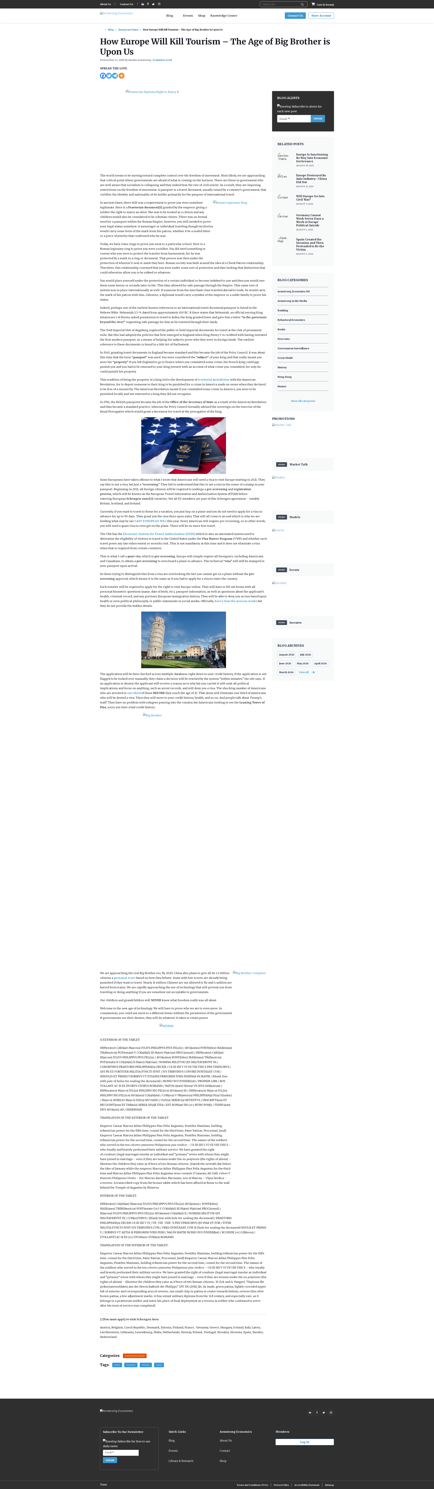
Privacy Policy (281, 1485)
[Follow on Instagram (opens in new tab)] (159, 4)
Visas (159, 1365)
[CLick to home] (103, 29)
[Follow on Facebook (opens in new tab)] (148, 4)
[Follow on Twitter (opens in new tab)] (153, 4)
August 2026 (286, 654)
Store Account (321, 15)
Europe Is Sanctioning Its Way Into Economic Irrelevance (312, 158)
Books (281, 329)
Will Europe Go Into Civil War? (310, 197)
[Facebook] (103, 76)
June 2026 (285, 663)
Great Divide (285, 357)
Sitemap (329, 1485)
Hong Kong (285, 376)
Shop (201, 15)
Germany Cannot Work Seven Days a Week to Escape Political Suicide (310, 220)
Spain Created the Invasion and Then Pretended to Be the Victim (310, 244)
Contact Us (126, 4)
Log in (304, 1442)
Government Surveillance (293, 348)
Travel (146, 1365)
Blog (169, 15)
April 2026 (320, 663)
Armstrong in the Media (292, 300)
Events (188, 15)
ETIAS (117, 1365)
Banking (283, 310)
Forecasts (284, 338)
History (282, 367)
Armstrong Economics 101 (294, 291)
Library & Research (181, 1461)
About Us (105, 4)
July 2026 (305, 654)
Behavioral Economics (291, 319)
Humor (282, 386)
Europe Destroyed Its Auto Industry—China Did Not (311, 179)
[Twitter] (109, 76)
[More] (121, 76)
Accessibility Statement (306, 1485)
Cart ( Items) (325, 4)
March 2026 (286, 672)
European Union (128, 29)
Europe (130, 1365)
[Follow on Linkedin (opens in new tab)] (143, 4)
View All (304, 672)
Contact (225, 1450)
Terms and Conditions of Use (252, 1485)
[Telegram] (115, 76)
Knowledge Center (223, 15)
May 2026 (303, 663)
